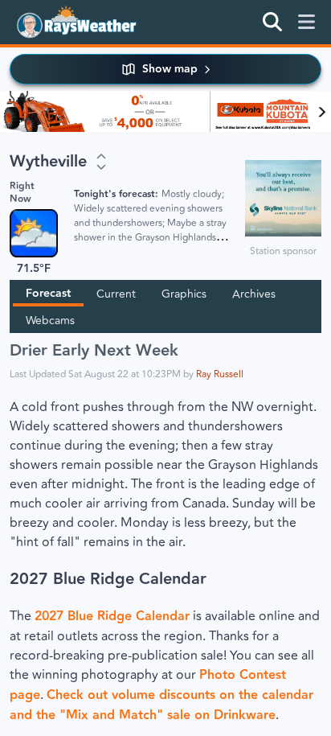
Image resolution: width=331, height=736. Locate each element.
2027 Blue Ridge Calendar (108, 579)
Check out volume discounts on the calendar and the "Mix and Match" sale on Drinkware (161, 705)
